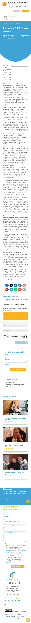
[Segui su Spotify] (19, 600)
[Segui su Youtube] (15, 600)
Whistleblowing (13, 618)
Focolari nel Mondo (9, 23)
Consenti (25, 11)
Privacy (7, 616)
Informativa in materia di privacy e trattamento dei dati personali (16, 550)
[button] (28, 501)
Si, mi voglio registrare (17, 369)
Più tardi (17, 11)
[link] (7, 285)
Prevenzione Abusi (20, 616)
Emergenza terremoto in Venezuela (15, 499)
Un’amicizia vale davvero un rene (15, 473)
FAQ (20, 618)
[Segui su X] (12, 600)
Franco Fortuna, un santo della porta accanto (14, 446)
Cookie (12, 616)
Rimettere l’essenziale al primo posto (15, 384)
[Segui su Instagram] (9, 600)
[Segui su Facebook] (5, 600)
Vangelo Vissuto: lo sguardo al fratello (15, 418)
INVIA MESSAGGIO (17, 566)
